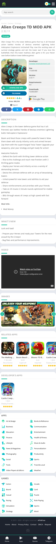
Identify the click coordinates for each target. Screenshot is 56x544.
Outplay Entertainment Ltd (39, 63)
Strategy (18, 23)
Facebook (6, 109)
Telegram (39, 109)
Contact (33, 524)
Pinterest (28, 109)
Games (10, 23)
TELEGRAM (16, 93)
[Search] (52, 12)
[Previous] (2, 314)
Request (48, 524)
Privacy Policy (23, 524)
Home (3, 23)
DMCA (40, 524)
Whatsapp (49, 109)
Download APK (16, 88)
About (14, 524)
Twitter (17, 109)
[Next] (53, 314)
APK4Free (41, 520)
